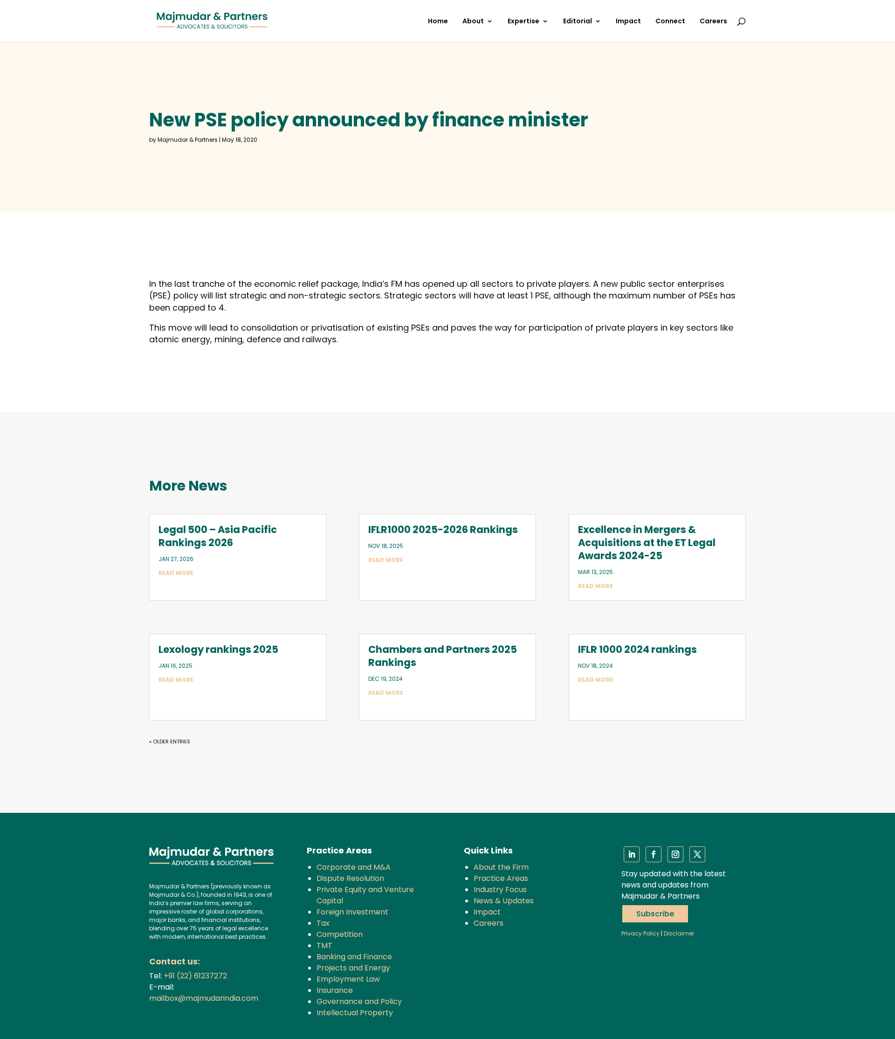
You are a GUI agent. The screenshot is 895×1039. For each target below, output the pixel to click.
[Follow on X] (697, 854)
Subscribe (655, 913)
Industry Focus (500, 889)
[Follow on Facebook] (653, 854)
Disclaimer (679, 933)
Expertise (523, 22)
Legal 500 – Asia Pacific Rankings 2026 (217, 536)
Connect (670, 22)
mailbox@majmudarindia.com (203, 998)
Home (438, 22)
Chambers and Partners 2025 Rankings (442, 656)
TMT (324, 945)
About (473, 22)
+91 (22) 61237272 (195, 975)
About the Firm (501, 867)
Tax (323, 923)
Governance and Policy (359, 1001)
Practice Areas (501, 878)
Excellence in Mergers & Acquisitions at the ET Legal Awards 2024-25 (647, 542)
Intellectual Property (355, 1012)
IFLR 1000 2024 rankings (637, 649)
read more (175, 573)
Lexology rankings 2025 (218, 649)
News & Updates (504, 900)
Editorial (577, 22)
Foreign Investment (352, 912)
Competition (340, 934)
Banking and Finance (354, 956)
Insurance (335, 990)
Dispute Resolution (350, 878)
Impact (628, 22)
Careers (713, 22)
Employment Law (348, 979)
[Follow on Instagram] (675, 854)
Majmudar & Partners (188, 140)
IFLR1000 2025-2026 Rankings (443, 529)
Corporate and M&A (354, 867)
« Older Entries (169, 741)
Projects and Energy (353, 968)
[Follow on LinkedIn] (632, 854)
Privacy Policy (640, 933)
